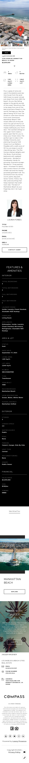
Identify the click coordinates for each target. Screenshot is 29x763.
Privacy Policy (14, 752)
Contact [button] (14, 642)
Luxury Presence (19, 741)
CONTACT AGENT (14, 250)
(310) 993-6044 (10, 673)
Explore (14, 591)
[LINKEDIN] (23, 736)
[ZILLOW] (5, 736)
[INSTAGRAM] (18, 736)
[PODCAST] (10, 736)
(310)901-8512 (7, 232)
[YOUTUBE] (14, 736)
